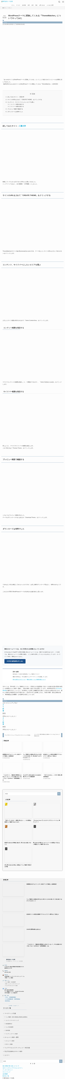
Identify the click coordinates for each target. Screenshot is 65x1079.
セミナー (7, 1055)
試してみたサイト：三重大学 (16, 97)
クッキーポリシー (8, 1070)
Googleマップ (16, 1005)
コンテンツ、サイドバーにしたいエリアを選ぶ (21, 102)
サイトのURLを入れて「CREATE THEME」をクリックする (25, 99)
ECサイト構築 (9, 1044)
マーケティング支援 (10, 1013)
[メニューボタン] (63, 2)
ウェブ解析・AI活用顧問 (10, 982)
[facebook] (30, 1063)
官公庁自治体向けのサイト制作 (13, 1051)
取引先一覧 (6, 1076)
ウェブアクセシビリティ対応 (11, 985)
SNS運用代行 (8, 1023)
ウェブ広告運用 (9, 1027)
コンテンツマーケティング (12, 1020)
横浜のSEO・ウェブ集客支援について (36, 679)
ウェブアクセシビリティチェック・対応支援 (17, 1047)
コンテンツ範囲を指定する (17, 104)
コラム (5, 22)
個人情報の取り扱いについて (11, 1066)
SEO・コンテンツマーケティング (12, 983)
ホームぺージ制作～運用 (11, 1037)
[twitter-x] (32, 1063)
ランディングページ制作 (11, 1033)
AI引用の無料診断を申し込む (15, 661)
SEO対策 (7, 1030)
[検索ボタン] (59, 2)
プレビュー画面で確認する (15, 109)
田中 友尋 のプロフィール (19, 679)
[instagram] (34, 1063)
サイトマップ (6, 1072)
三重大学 (22, 126)
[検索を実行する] (58, 793)
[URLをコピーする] (4, 713)
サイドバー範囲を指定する (17, 106)
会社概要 (10, 1005)
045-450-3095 (8, 972)
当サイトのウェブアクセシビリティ (13, 1068)
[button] (3, 705)
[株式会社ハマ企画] (7, 2)
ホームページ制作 (9, 1040)
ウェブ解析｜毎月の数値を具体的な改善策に (16, 1017)
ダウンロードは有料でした (15, 111)
